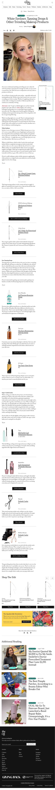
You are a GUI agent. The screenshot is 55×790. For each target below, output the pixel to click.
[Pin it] (14, 30)
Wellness (34, 7)
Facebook (38, 754)
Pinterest (38, 758)
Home (13, 7)
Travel (24, 7)
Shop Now (42, 108)
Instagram (38, 752)
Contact (21, 756)
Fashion (39, 7)
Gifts (10, 7)
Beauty (28, 7)
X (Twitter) (38, 760)
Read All (4, 770)
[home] (27, 2)
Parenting (19, 7)
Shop (50, 7)
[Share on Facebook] (7, 30)
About (20, 754)
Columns (5, 7)
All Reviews (45, 7)
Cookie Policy (40, 785)
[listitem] (11, 594)
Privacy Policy (32, 785)
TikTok (37, 756)
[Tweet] (10, 30)
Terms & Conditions (49, 785)
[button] (52, 2)
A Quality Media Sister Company (27, 783)
